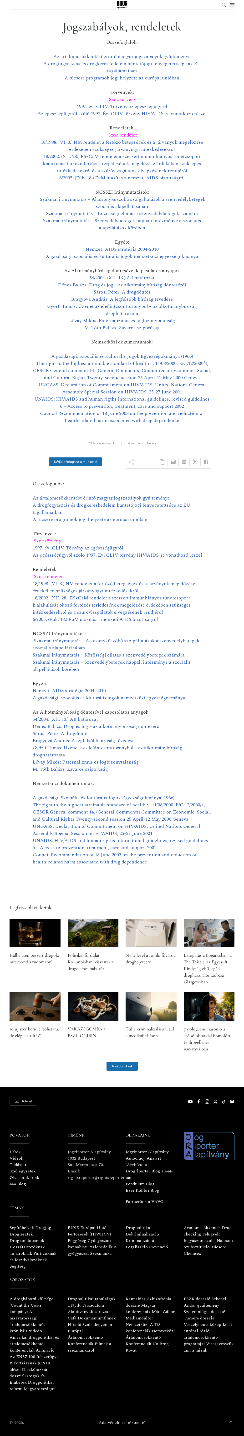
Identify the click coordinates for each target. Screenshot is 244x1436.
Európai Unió (93, 1228)
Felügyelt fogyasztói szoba (202, 1237)
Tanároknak (21, 1253)
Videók (16, 1158)
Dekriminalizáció (142, 1234)
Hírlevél (26, 1101)
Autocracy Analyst (143, 1158)
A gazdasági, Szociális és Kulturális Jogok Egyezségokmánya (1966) (122, 356)
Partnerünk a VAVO (145, 1201)
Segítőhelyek (22, 1228)
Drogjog (43, 1228)
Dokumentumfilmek (97, 1318)
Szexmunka (101, 1253)
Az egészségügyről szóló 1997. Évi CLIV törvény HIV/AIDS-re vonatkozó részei (122, 113)
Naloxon (225, 1240)
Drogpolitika (138, 1228)
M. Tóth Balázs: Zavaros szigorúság (122, 327)
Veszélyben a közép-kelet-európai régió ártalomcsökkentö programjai (209, 1334)
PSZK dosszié (197, 1299)
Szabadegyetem (97, 1324)
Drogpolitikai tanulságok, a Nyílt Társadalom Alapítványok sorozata (92, 1305)
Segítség (18, 1266)
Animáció (45, 1350)
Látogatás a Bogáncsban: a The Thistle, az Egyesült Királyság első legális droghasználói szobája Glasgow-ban (208, 968)
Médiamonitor (139, 1318)
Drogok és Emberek (27, 1379)
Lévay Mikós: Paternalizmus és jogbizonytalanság (122, 320)
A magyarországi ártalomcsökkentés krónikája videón (27, 1321)
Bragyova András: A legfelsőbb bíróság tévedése (122, 299)
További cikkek (122, 1066)
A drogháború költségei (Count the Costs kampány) (32, 1305)
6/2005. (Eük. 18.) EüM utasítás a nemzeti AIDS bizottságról (122, 177)
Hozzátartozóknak (27, 1247)
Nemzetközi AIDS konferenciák (143, 1327)
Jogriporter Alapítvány (147, 1152)
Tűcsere (218, 1247)
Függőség (77, 1240)
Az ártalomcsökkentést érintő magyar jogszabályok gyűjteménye (122, 56)
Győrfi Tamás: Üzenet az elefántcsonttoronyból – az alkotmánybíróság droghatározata (122, 310)
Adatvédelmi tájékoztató (122, 1422)
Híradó (74, 1324)
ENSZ (73, 1228)
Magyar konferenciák (141, 1308)
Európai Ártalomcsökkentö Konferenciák (85, 1337)
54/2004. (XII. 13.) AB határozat (122, 277)
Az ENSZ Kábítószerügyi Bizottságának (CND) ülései (34, 1363)
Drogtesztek (21, 1234)
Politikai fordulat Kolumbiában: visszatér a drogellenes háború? (90, 961)
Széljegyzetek (23, 1171)
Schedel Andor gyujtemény (205, 1302)
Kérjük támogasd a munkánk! (75, 462)
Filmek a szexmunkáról (89, 1347)
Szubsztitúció (197, 1247)
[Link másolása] (162, 462)
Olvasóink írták (24, 1177)
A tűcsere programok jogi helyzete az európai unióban (122, 78)
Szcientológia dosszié (204, 1312)
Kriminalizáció (140, 1240)
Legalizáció (137, 1247)
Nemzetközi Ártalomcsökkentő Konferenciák (150, 1337)
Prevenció (158, 1247)
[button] (223, 5)
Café (72, 1318)
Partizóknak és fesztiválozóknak (33, 1256)
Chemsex (192, 1253)
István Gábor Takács (141, 443)
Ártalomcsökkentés (202, 1228)
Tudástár (18, 1165)
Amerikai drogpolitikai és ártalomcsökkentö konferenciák (34, 1343)
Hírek (15, 1152)
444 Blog (18, 1184)
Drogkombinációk (27, 1240)
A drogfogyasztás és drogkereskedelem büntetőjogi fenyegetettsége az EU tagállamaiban (122, 67)
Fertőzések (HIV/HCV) (89, 1234)
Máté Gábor (163, 1312)
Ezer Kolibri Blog (142, 1190)
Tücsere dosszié (199, 1318)
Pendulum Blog (140, 1184)
